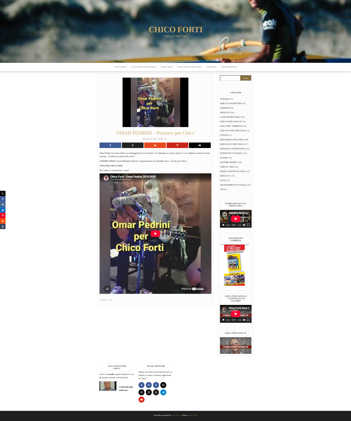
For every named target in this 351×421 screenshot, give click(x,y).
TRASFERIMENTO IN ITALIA (233, 185)
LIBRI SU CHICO (227, 167)
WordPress (176, 415)
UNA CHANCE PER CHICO (189, 67)
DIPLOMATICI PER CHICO (232, 140)
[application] (236, 219)
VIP (111, 300)
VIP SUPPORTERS (229, 67)
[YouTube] (141, 400)
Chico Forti (176, 29)
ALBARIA (224, 99)
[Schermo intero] (248, 225)
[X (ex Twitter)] (156, 392)
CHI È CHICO (120, 67)
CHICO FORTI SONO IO (231, 121)
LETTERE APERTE (228, 162)
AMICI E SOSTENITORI (230, 103)
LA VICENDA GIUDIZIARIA (144, 67)
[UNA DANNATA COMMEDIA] (234, 265)
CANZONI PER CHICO (230, 117)
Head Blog (192, 415)
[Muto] (244, 225)
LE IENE (224, 158)
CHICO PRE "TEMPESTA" (231, 126)
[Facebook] (141, 385)
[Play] (223, 225)
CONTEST (224, 135)
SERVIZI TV (225, 176)
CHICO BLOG (167, 67)
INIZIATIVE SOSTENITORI (232, 149)
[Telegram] (163, 392)
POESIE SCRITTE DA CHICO (233, 171)
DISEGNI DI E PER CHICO (232, 144)
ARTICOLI (224, 112)
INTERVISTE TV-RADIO (231, 153)
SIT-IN (223, 180)
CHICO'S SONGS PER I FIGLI (233, 130)
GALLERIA (211, 67)
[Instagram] (163, 385)
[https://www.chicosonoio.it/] (236, 345)
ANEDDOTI (225, 108)
